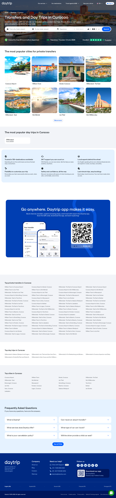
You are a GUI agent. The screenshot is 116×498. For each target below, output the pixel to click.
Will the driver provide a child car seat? (76, 435)
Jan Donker (89, 388)
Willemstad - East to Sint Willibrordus (96, 309)
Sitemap (34, 474)
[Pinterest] (89, 465)
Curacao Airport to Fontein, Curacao (69, 312)
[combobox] (18, 29)
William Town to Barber (11, 328)
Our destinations (56, 3)
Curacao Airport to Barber (39, 303)
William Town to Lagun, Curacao (41, 306)
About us (34, 464)
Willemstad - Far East (92, 377)
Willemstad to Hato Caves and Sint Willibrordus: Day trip (44, 357)
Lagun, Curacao (36, 388)
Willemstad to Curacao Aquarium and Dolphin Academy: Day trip (98, 354)
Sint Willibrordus (90, 380)
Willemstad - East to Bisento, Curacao (69, 317)
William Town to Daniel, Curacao (68, 309)
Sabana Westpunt (64, 388)
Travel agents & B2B (71, 3)
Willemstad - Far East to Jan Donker (96, 300)
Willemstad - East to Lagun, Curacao (15, 334)
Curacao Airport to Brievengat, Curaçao (70, 292)
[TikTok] (92, 465)
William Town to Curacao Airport (14, 287)
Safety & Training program (92, 494)
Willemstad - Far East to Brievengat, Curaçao (98, 323)
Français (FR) (82, 486)
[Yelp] (96, 465)
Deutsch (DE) (57, 486)
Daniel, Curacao (63, 377)
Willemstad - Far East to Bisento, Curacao (70, 320)
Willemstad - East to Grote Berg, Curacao (70, 323)
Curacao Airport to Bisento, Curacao (69, 325)
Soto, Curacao (9, 388)
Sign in (111, 3)
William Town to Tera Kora (39, 320)
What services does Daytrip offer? (20, 428)
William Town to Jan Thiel (12, 289)
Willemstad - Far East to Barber (94, 298)
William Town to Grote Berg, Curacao (15, 317)
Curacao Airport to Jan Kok (12, 309)
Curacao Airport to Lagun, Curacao (96, 325)
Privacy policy (80, 494)
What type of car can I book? (73, 428)
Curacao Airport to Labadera (67, 314)
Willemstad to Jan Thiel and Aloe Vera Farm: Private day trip (44, 354)
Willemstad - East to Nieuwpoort (95, 314)
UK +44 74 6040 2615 (59, 471)
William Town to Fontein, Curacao (14, 323)
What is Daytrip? (13, 420)
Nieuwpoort (35, 383)
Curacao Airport (9, 377)
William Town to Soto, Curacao (40, 300)
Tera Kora (88, 383)
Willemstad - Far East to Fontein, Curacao (16, 300)
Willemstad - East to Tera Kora (13, 298)
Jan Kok (7, 385)
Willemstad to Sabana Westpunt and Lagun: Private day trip (17, 354)
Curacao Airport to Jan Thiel (39, 292)
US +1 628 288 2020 (58, 468)
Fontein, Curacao (37, 385)
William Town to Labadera (93, 312)
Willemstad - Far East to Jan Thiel (14, 292)
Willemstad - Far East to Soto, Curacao (70, 331)
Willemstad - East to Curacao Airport (96, 287)
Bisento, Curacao (64, 385)
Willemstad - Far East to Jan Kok (14, 303)
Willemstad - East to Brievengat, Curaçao (43, 334)
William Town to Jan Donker (66, 298)
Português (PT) (107, 486)
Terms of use (64, 494)
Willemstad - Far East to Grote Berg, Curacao (44, 325)
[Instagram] (81, 465)
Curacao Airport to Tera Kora (40, 312)
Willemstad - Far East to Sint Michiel (96, 317)
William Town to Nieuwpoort (94, 292)
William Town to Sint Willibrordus (95, 306)
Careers (34, 471)
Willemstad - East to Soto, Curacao (41, 317)
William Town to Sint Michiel (39, 289)
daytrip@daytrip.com (59, 474)
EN (100, 3)
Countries (13, 12)
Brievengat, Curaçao (11, 383)
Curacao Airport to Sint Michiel (94, 289)
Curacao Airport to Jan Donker (13, 331)
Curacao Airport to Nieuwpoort (40, 298)
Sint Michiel (35, 380)
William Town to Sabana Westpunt (68, 328)
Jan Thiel (61, 380)
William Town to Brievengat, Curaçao (42, 295)
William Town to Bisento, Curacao (14, 312)
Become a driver (88, 3)
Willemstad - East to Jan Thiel (13, 320)
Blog (33, 468)
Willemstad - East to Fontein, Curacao (96, 328)
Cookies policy (72, 494)
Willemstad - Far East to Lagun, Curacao (16, 325)
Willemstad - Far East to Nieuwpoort (69, 295)
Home (6, 12)
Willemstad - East (9, 380)
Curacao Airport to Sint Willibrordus (69, 289)
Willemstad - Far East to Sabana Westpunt (70, 300)
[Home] (7, 3)
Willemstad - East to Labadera (40, 323)
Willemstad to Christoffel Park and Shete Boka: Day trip (17, 357)
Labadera (7, 391)
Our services (41, 3)
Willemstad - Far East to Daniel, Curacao (43, 314)
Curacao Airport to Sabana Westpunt (42, 328)
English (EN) (8, 486)
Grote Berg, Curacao (65, 383)
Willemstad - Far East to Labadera (68, 303)
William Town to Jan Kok (92, 331)
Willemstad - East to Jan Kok (13, 314)
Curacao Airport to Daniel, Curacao (42, 287)
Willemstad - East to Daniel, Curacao (42, 331)
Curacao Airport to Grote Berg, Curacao (16, 295)
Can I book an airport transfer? (73, 420)
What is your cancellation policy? (20, 435)
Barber (88, 385)
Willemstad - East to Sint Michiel (68, 334)
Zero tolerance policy (106, 494)
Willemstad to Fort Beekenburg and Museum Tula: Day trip (71, 354)
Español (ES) (32, 486)
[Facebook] (78, 465)
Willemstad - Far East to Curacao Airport (70, 287)
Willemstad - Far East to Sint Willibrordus (43, 309)
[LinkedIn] (85, 465)
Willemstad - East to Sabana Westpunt (69, 306)
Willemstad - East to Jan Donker (94, 295)
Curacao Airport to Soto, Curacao (95, 303)
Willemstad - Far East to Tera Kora (14, 306)
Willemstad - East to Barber (93, 320)
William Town (35, 377)
